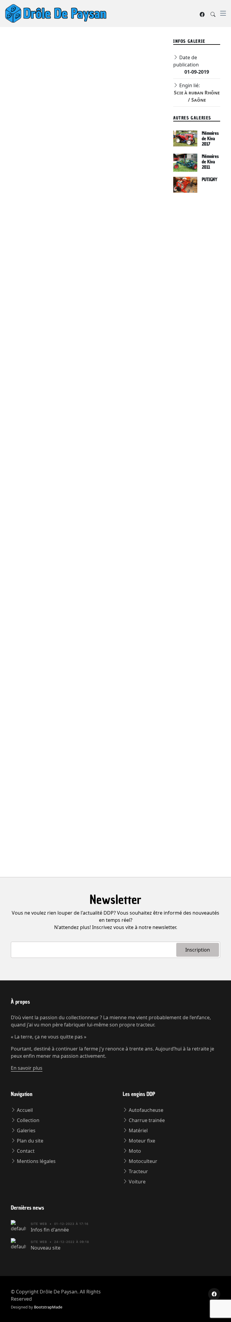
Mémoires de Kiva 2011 (210, 161)
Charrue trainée (146, 1120)
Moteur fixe (141, 1140)
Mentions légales (36, 1161)
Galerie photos (28, 71)
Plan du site (29, 1140)
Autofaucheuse (145, 1110)
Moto (134, 1151)
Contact (25, 1151)
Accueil (24, 1110)
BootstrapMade (48, 1307)
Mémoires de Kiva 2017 (210, 138)
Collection (27, 1120)
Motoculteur (142, 1161)
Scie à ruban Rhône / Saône (81, 71)
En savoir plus (26, 1068)
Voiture (137, 1181)
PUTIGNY (209, 179)
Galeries (25, 1130)
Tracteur (138, 1171)
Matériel (138, 1130)
